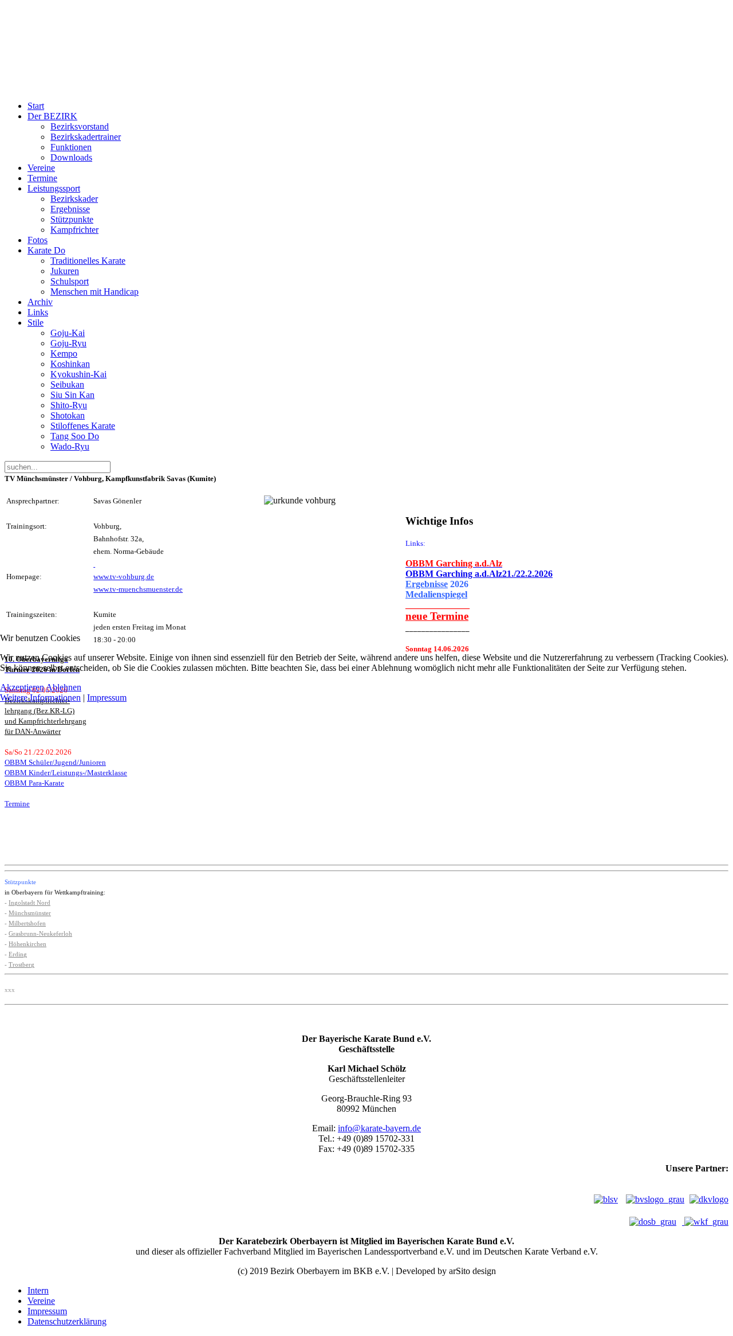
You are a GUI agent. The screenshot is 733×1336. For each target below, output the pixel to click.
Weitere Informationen (40, 697)
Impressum (107, 697)
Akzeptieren (22, 687)
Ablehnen (63, 687)
